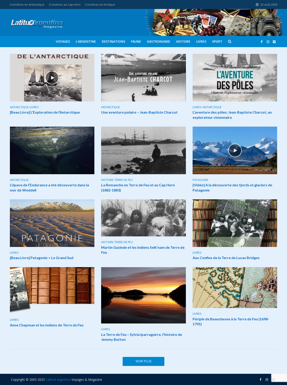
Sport (217, 41)
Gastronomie (158, 41)
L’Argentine (86, 41)
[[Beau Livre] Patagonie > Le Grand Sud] (52, 222)
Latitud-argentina (58, 379)
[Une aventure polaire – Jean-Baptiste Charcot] (143, 77)
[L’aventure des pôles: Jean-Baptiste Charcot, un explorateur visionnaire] (235, 77)
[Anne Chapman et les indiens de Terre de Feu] (52, 290)
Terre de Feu (124, 180)
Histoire (183, 41)
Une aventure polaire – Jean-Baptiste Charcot (139, 112)
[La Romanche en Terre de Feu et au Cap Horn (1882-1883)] (143, 149)
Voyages (63, 41)
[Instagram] (274, 41)
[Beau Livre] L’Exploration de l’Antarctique (45, 112)
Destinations (113, 41)
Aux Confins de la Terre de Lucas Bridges (226, 257)
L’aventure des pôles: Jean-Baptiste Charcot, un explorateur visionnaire (232, 114)
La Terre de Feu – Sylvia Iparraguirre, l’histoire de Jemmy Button (141, 336)
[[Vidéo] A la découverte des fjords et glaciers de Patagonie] (235, 149)
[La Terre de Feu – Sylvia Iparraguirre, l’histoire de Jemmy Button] (143, 295)
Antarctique (19, 107)
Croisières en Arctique (100, 4)
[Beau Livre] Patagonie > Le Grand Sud (41, 257)
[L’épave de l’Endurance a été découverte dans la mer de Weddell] (52, 149)
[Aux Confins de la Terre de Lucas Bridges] (235, 222)
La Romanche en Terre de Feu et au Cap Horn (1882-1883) (138, 187)
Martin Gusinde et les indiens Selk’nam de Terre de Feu (143, 249)
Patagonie (200, 180)
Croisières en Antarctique (27, 4)
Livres (201, 41)
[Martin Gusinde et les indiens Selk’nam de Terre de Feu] (143, 217)
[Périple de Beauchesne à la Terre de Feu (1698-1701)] (235, 287)
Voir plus (144, 361)
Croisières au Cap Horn (64, 4)
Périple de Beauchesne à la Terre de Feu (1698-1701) (231, 321)
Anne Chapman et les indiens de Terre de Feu (46, 325)
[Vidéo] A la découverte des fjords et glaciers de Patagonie (232, 187)
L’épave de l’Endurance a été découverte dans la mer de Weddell (49, 187)
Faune (136, 41)
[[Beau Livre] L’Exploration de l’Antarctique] (52, 77)
